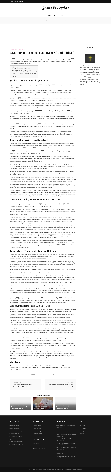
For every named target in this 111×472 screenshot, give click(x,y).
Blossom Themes (62, 469)
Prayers (21, 1)
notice (33, 374)
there (28, 269)
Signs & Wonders (13, 439)
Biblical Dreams (13, 447)
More (81, 88)
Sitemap (82, 433)
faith (67, 120)
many (40, 194)
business (12, 290)
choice (55, 94)
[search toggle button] (99, 1)
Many (31, 92)
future (55, 237)
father (31, 60)
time (36, 134)
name (13, 58)
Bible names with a (39, 408)
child (58, 134)
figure (72, 58)
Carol (57, 289)
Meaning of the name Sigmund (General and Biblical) (64, 407)
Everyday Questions (14, 433)
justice (45, 277)
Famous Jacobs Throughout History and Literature (24, 73)
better (22, 174)
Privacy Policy (83, 431)
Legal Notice (83, 428)
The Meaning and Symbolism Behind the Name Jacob (24, 72)
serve (26, 234)
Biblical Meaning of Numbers (16, 444)
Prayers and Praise (14, 425)
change (40, 110)
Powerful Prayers (38, 431)
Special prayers (37, 425)
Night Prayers (37, 428)
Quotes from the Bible (14, 428)
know (64, 134)
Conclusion (14, 76)
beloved (57, 273)
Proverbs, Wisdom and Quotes (16, 431)
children (56, 92)
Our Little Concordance (39, 448)
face (22, 107)
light (35, 147)
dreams (18, 348)
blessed (62, 165)
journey (16, 173)
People (52, 316)
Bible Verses (36, 443)
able (36, 340)
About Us (16, 1)
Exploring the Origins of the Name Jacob (21, 70)
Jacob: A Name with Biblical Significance (21, 68)
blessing (42, 105)
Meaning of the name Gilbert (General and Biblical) (19, 407)
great (55, 181)
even (29, 97)
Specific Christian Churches (16, 441)
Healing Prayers (38, 433)
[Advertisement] (55, 35)
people (46, 120)
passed (26, 316)
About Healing (37, 446)
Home (11, 1)
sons (54, 116)
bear (72, 179)
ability (30, 161)
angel (51, 103)
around (64, 94)
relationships (51, 322)
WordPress (73, 469)
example (50, 227)
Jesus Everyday (55, 7)
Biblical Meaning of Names (18, 49)
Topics (54, 15)
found (69, 254)
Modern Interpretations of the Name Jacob (22, 75)
